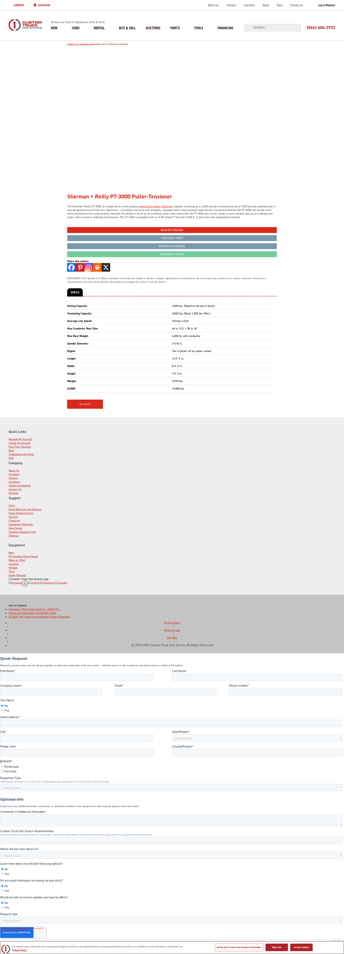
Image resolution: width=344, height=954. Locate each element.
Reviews (14, 493)
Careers (231, 5)
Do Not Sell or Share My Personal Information (239, 947)
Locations (14, 482)
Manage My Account (20, 439)
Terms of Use (172, 630)
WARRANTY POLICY (172, 254)
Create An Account (19, 443)
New (54, 28)
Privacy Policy (172, 623)
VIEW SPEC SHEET (172, 238)
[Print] (97, 267)
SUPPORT (19, 5)
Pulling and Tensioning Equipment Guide (32, 613)
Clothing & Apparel (20, 485)
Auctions (153, 28)
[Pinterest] (80, 267)
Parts (175, 28)
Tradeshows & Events (21, 454)
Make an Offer (17, 560)
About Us (213, 5)
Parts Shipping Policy (21, 513)
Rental (99, 28)
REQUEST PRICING (172, 230)
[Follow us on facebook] (15, 584)
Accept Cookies (301, 947)
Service (13, 517)
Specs (75, 292)
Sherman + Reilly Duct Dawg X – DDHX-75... (34, 609)
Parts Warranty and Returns (25, 509)
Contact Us (296, 5)
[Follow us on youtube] (61, 584)
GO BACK (85, 404)
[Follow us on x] (25, 584)
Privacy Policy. (20, 950)
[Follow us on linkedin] (34, 584)
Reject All (276, 947)
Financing (225, 28)
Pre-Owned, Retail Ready (23, 556)
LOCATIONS (44, 5)
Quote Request (17, 575)
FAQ (11, 458)
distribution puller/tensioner (156, 206)
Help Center (16, 528)
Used (75, 28)
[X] (106, 267)
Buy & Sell (127, 28)
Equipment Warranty (21, 524)
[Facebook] (71, 267)
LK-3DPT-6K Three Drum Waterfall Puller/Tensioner (39, 617)
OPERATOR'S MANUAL (172, 246)
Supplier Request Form (22, 532)
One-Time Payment (20, 447)
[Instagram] (88, 267)
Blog (279, 5)
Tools (198, 28)
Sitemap (13, 536)
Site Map (172, 638)
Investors (249, 5)
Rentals (13, 568)
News (265, 5)
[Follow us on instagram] (47, 584)
